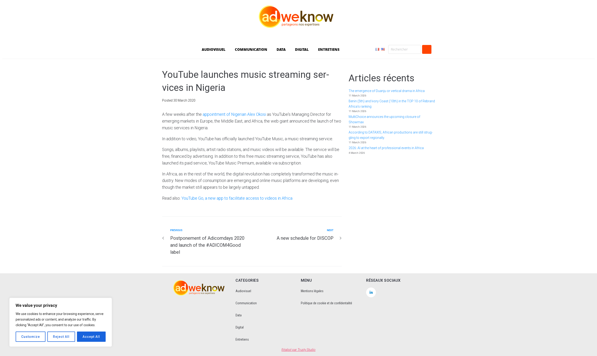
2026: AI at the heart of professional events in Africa (386, 148)
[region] (60, 322)
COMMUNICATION (251, 49)
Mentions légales (312, 291)
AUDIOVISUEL (214, 49)
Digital (240, 327)
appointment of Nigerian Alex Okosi (234, 114)
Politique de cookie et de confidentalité (326, 303)
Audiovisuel (243, 291)
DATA (281, 49)
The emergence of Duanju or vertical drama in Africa (387, 91)
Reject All (61, 337)
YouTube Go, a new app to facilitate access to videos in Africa (236, 198)
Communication (246, 303)
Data (239, 315)
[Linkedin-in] (371, 292)
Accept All (91, 337)
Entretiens (242, 339)
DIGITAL (302, 49)
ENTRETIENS (329, 49)
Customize (30, 337)
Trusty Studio (307, 350)
